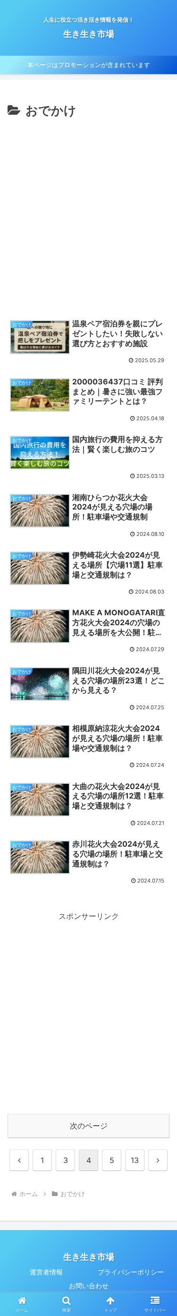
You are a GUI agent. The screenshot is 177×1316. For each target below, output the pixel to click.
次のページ (89, 1125)
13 (135, 1160)
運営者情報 (46, 1272)
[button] (158, 1195)
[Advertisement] (88, 214)
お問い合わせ (89, 1286)
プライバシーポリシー (131, 1272)
